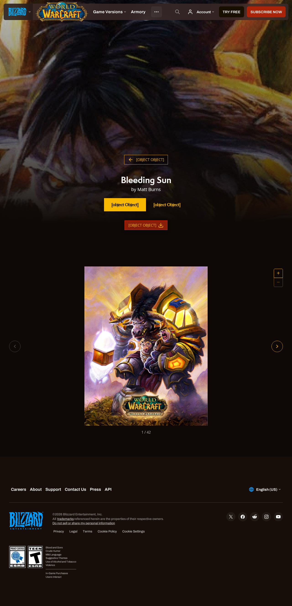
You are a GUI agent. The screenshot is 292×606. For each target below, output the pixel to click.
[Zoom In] (278, 273)
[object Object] (125, 204)
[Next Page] (277, 346)
